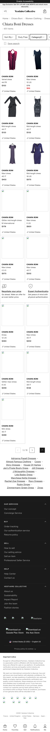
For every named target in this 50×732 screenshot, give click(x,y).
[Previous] (18, 450)
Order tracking (11, 526)
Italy (25, 718)
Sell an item (9, 556)
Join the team (10, 603)
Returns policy (11, 534)
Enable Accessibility (25, 1)
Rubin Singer (23, 484)
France (5, 716)
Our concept (10, 508)
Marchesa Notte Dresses (23, 478)
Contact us (9, 577)
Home (5, 18)
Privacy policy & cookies (23, 649)
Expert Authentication (38, 291)
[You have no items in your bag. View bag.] (45, 11)
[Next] (32, 450)
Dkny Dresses (13, 465)
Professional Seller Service (17, 560)
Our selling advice (12, 552)
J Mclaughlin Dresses (23, 471)
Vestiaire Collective (15, 586)
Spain (43, 716)
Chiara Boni (16, 18)
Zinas (40, 487)
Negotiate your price (11, 291)
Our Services (11, 504)
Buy (6, 522)
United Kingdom (15, 716)
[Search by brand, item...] (5, 11)
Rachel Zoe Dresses (15, 481)
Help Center (10, 573)
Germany (36, 716)
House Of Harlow (32, 465)
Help (6, 569)
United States (26, 716)
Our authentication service (17, 530)
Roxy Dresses (36, 481)
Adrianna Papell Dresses (23, 458)
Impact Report (11, 599)
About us (8, 591)
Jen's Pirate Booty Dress (15, 468)
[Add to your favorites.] (21, 76)
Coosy (38, 461)
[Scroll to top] (42, 450)
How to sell (9, 548)
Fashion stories (11, 607)
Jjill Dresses (38, 468)
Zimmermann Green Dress (20, 487)
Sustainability (10, 595)
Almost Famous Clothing (18, 461)
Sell (6, 543)
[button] (45, 11)
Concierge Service (13, 513)
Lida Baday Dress (24, 474)
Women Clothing (34, 18)
